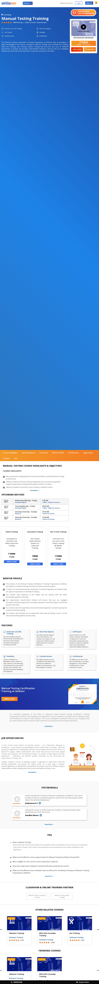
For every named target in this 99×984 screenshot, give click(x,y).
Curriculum (43, 453)
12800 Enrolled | (31, 22)
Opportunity (88, 453)
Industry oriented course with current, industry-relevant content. (29, 487)
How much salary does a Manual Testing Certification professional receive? (41, 866)
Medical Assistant (66, 3)
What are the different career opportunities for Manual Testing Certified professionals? (46, 857)
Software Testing (16, 937)
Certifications (73, 453)
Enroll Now (12, 562)
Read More (34, 490)
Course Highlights (10, 453)
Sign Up (89, 3)
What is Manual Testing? (22, 842)
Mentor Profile (58, 453)
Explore (27, 3)
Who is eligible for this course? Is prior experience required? (35, 862)
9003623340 (17, 982)
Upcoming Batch (28, 453)
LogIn (79, 3)
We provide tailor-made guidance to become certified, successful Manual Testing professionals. (35, 477)
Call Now (90, 49)
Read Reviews (42, 22)
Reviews (6, 458)
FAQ (15, 458)
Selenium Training (16, 933)
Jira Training (75, 933)
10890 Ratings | (19, 22)
